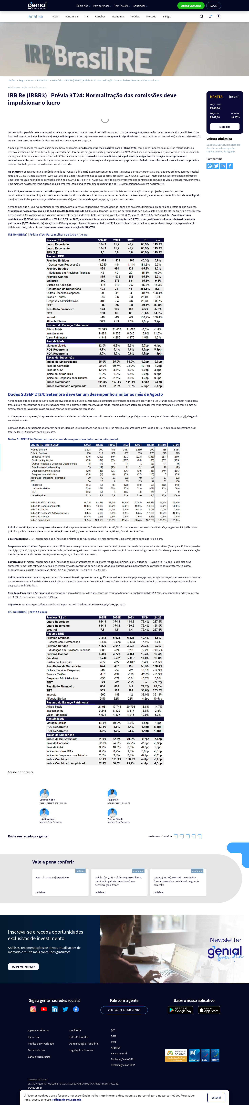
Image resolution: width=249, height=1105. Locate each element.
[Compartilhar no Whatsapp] (209, 166)
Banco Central (119, 1053)
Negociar (224, 126)
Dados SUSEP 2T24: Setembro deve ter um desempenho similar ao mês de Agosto (223, 148)
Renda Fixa (71, 16)
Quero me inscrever (23, 966)
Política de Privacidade (41, 1043)
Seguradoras (26, 80)
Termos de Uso (36, 1050)
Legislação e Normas (81, 1050)
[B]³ (113, 1030)
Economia (118, 16)
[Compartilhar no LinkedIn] (223, 166)
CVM (113, 1042)
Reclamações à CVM (122, 1059)
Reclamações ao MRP (123, 1065)
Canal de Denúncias (39, 1056)
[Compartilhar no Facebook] (230, 166)
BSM (113, 1036)
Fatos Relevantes (78, 1037)
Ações (55, 16)
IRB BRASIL (42, 80)
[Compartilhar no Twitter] (216, 166)
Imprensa (33, 1037)
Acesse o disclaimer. (21, 772)
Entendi (216, 1097)
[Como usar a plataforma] (218, 16)
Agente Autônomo (38, 1030)
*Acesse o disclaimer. (38, 1079)
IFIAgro (167, 16)
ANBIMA (115, 1047)
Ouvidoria (75, 1030)
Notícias (135, 16)
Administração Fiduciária (83, 1043)
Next (214, 882)
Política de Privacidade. (67, 1099)
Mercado (151, 16)
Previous (28, 882)
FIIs (86, 16)
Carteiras (100, 16)
